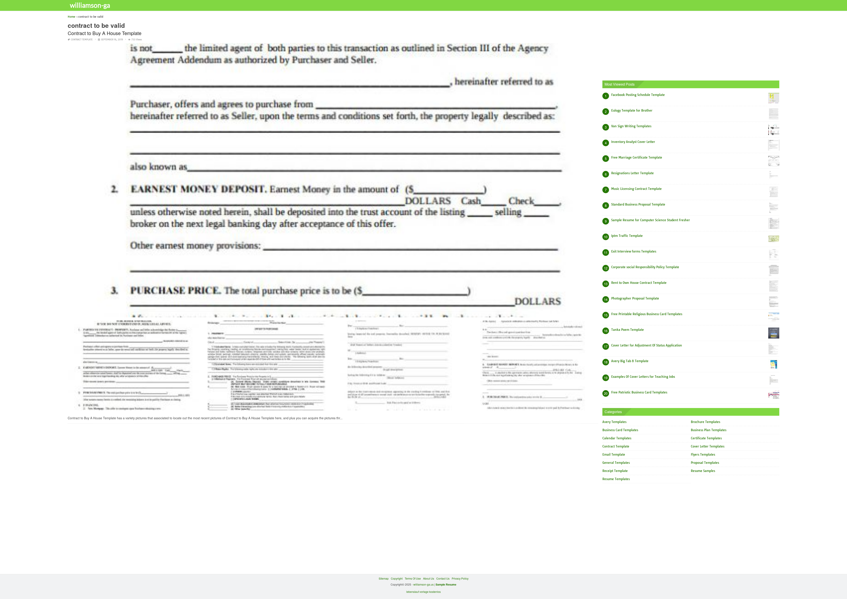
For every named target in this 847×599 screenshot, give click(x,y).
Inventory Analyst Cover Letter (633, 142)
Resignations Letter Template (632, 173)
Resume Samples (703, 471)
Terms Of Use (413, 578)
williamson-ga (90, 5)
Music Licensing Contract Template (636, 189)
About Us (428, 578)
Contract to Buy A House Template (104, 33)
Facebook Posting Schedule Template (638, 95)
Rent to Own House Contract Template (639, 283)
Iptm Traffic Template (627, 236)
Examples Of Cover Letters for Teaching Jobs (643, 377)
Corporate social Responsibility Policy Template (645, 267)
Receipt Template (615, 471)
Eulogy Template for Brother (631, 110)
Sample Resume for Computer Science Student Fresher (650, 220)
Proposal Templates (705, 463)
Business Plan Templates (708, 430)
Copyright (397, 578)
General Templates (616, 463)
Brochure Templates (705, 422)
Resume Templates (616, 479)
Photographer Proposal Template (635, 298)
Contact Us (443, 578)
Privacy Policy (460, 578)
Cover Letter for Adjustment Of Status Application (646, 345)
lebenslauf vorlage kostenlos (423, 591)
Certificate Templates (706, 438)
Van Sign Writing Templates (631, 126)
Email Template (613, 455)
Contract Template (82, 39)
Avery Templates (614, 422)
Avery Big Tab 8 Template (629, 361)
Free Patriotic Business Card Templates (639, 392)
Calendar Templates (616, 438)
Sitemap (384, 578)
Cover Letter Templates (707, 446)
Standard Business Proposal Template (638, 204)
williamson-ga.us (423, 584)
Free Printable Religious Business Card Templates (646, 314)
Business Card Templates (620, 430)
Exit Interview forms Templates (633, 251)
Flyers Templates (703, 455)
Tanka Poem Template (627, 330)
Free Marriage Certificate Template (636, 157)
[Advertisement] (690, 45)
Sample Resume (446, 584)
